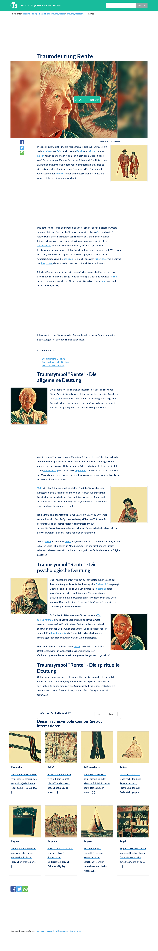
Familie (80, 151)
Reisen (40, 155)
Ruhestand (100, 588)
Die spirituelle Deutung (53, 365)
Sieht (39, 488)
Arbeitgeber (101, 258)
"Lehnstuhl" (102, 584)
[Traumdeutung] (13, 5)
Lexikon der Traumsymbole (52, 13)
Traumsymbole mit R (76, 13)
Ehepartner (47, 263)
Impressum (41, 931)
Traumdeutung (30, 13)
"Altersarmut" (44, 245)
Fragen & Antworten (41, 5)
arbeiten (47, 151)
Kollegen (68, 258)
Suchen (141, 5)
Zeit (59, 151)
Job (93, 457)
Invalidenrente (59, 633)
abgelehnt (80, 470)
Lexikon (23, 5)
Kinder (92, 151)
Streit (48, 541)
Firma (68, 541)
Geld (98, 232)
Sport (104, 281)
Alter (57, 398)
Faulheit (114, 276)
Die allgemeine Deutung (53, 358)
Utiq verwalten (75, 931)
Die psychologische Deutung (56, 362)
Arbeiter (60, 173)
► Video (57, 5)
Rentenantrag (50, 470)
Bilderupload (63, 931)
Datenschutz (52, 931)
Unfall (77, 646)
